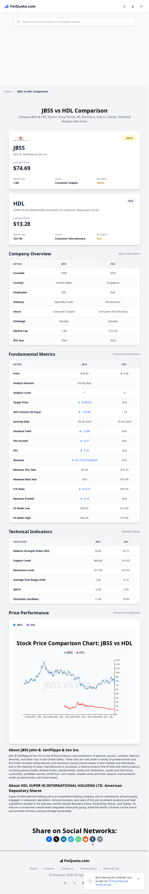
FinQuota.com (76, 860)
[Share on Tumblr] (93, 839)
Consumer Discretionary (70, 238)
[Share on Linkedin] (64, 839)
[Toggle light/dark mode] (124, 6)
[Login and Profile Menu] (132, 6)
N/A (99, 238)
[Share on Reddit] (85, 839)
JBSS (19, 147)
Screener (49, 868)
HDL (19, 203)
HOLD (100, 183)
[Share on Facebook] (49, 839)
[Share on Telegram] (71, 839)
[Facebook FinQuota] (65, 883)
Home (7, 91)
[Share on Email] (100, 839)
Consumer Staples (66, 183)
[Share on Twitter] (56, 839)
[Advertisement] (74, 58)
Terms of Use (103, 884)
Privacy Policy (117, 881)
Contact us (67, 868)
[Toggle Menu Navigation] (141, 6)
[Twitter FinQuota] (74, 883)
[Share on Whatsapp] (78, 839)
